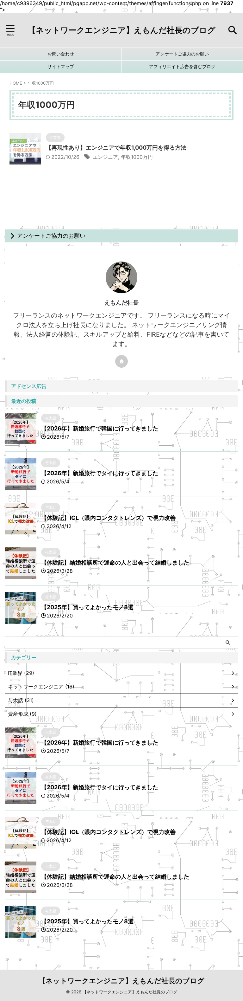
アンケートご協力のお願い (182, 53)
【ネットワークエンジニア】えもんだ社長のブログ (121, 30)
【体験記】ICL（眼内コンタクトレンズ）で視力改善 (108, 517)
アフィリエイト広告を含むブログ (182, 66)
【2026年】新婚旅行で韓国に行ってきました (99, 428)
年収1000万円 (137, 157)
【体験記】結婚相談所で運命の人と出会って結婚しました (115, 562)
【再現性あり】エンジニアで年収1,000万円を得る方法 (116, 147)
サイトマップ (60, 66)
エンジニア (105, 157)
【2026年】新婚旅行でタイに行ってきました (99, 473)
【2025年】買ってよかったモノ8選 (87, 607)
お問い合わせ (60, 53)
